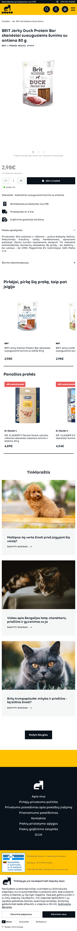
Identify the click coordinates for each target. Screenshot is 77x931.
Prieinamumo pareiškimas (38, 813)
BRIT (4, 45)
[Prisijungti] (56, 9)
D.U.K (38, 835)
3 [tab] (44, 152)
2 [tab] (38, 152)
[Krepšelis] (65, 9)
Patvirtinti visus (59, 914)
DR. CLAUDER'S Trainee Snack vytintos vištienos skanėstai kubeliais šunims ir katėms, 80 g (26, 438)
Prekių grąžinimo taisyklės (38, 829)
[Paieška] (47, 9)
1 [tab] (33, 152)
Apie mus (38, 796)
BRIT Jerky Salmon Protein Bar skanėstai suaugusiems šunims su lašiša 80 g (27, 349)
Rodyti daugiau (38, 734)
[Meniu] (73, 9)
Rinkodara (41, 922)
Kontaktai (38, 818)
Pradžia (6, 21)
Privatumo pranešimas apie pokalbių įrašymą (38, 807)
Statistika (24, 922)
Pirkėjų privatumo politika (38, 802)
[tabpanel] (38, 84)
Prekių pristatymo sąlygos (38, 824)
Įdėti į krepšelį (53, 181)
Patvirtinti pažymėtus (21, 914)
